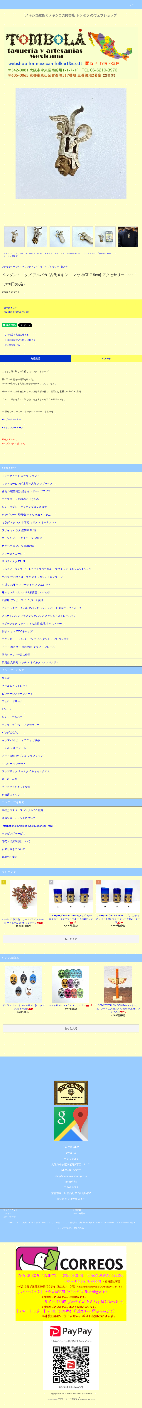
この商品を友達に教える (16, 334)
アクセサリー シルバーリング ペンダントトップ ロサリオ (36, 253)
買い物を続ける (12, 345)
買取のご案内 (9, 856)
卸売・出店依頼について (16, 841)
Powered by (52, 1400)
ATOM (81, 1228)
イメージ (106, 358)
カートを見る (79, 1213)
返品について (10, 308)
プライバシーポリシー (104, 1223)
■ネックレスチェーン (12, 427)
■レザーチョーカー (11, 419)
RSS (75, 1228)
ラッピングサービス (13, 833)
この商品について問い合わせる (20, 340)
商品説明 (35, 358)
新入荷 (15, 256)
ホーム (6, 253)
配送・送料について (44, 1223)
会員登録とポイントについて (19, 818)
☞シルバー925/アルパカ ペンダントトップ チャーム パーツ (88, 253)
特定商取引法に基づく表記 (17, 312)
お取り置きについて (13, 849)
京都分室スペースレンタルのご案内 (22, 810)
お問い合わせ (9, 1216)
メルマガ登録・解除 (125, 1223)
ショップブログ (64, 1228)
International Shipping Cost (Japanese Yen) (27, 825)
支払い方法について (25, 1223)
